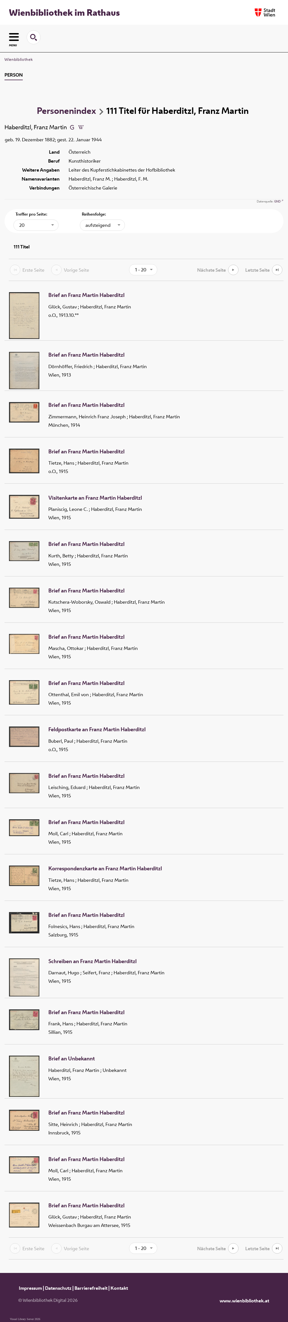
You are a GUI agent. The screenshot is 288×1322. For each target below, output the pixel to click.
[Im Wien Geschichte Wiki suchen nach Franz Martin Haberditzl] (81, 127)
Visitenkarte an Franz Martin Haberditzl (95, 498)
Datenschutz (58, 1288)
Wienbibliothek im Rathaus (64, 12)
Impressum (30, 1288)
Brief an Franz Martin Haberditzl (86, 295)
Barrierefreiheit (91, 1288)
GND (277, 201)
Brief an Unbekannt (71, 1059)
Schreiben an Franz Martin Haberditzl (92, 961)
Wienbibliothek (18, 59)
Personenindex (66, 110)
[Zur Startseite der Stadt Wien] (265, 12)
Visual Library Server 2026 (25, 1319)
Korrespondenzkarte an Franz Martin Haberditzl (105, 869)
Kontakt (119, 1288)
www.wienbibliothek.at (244, 1301)
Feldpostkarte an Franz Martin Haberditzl (97, 729)
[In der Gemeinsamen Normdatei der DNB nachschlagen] (72, 127)
